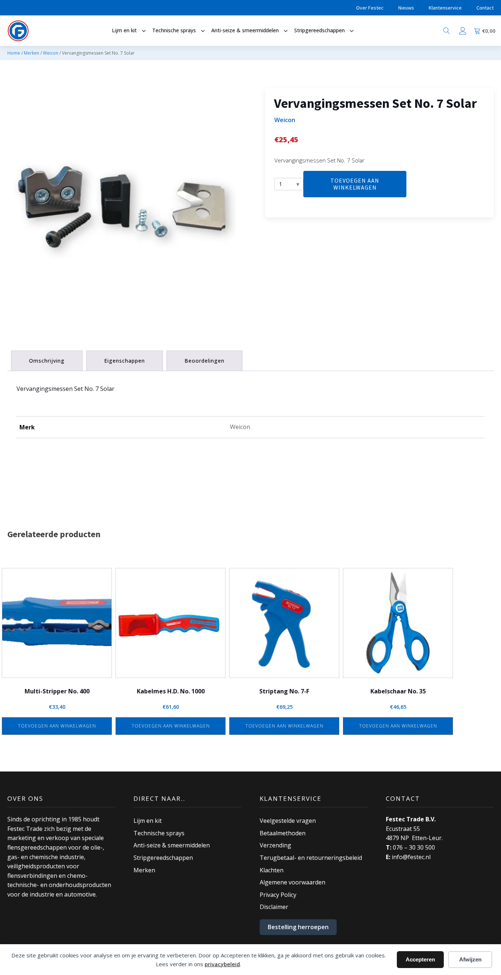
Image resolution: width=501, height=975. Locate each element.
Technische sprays (159, 833)
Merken (31, 53)
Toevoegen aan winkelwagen (354, 184)
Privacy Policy (278, 895)
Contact (485, 7)
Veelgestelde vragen (288, 821)
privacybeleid (222, 964)
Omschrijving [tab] (47, 360)
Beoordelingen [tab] (204, 360)
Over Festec (370, 7)
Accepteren (420, 959)
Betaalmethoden (283, 833)
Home (13, 53)
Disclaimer (274, 907)
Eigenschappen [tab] (124, 360)
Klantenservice (445, 7)
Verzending (275, 845)
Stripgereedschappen (163, 858)
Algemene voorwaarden (292, 882)
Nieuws (406, 7)
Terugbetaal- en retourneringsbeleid (311, 858)
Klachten (272, 870)
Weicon (50, 53)
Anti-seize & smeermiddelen (172, 845)
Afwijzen (470, 959)
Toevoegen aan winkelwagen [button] (57, 726)
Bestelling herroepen (298, 927)
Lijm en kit (148, 821)
